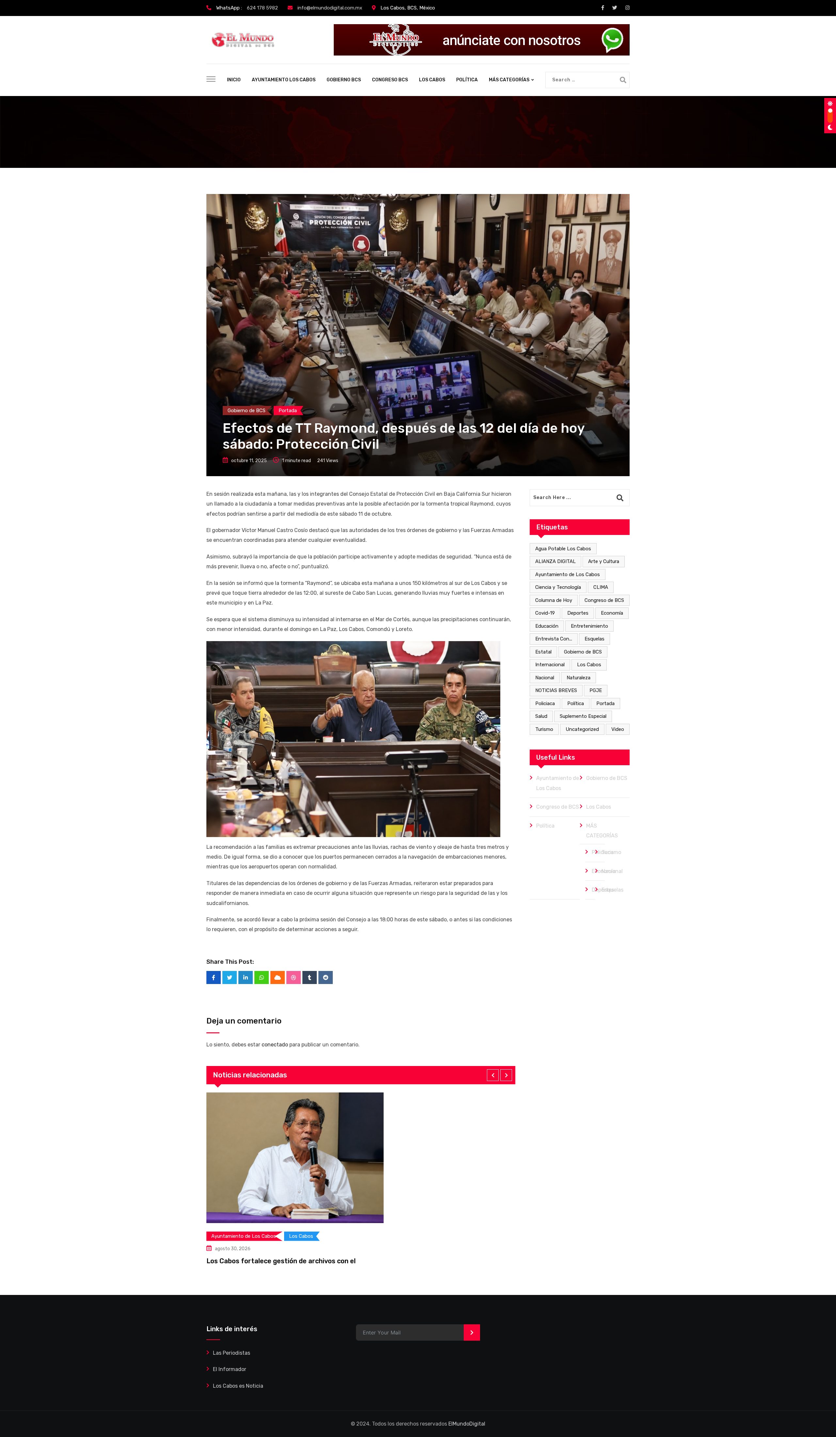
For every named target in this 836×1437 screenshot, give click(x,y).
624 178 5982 (262, 8)
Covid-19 (545, 613)
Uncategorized (582, 729)
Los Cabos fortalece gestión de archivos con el (281, 1261)
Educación (546, 626)
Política (575, 703)
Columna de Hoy (553, 600)
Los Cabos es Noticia (238, 1386)
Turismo (544, 729)
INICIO (234, 80)
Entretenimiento (589, 626)
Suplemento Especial (583, 716)
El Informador (229, 1369)
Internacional (550, 665)
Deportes (577, 613)
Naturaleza (578, 678)
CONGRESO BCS (390, 80)
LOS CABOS (432, 80)
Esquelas (594, 639)
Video (617, 729)
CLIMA (600, 587)
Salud (541, 716)
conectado (275, 1044)
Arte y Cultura (603, 561)
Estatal (543, 652)
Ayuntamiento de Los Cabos (567, 574)
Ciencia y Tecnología (558, 587)
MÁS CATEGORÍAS (509, 80)
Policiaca (545, 703)
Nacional (544, 678)
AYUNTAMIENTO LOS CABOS (283, 80)
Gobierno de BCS (583, 652)
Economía (612, 613)
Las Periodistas (231, 1353)
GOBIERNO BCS (344, 80)
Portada (605, 703)
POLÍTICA (467, 80)
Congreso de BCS (604, 600)
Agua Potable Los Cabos (563, 549)
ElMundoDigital (466, 1424)
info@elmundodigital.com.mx (329, 8)
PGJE (595, 690)
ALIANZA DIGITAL (555, 561)
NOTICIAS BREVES (556, 690)
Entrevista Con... (553, 639)
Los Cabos (589, 665)
